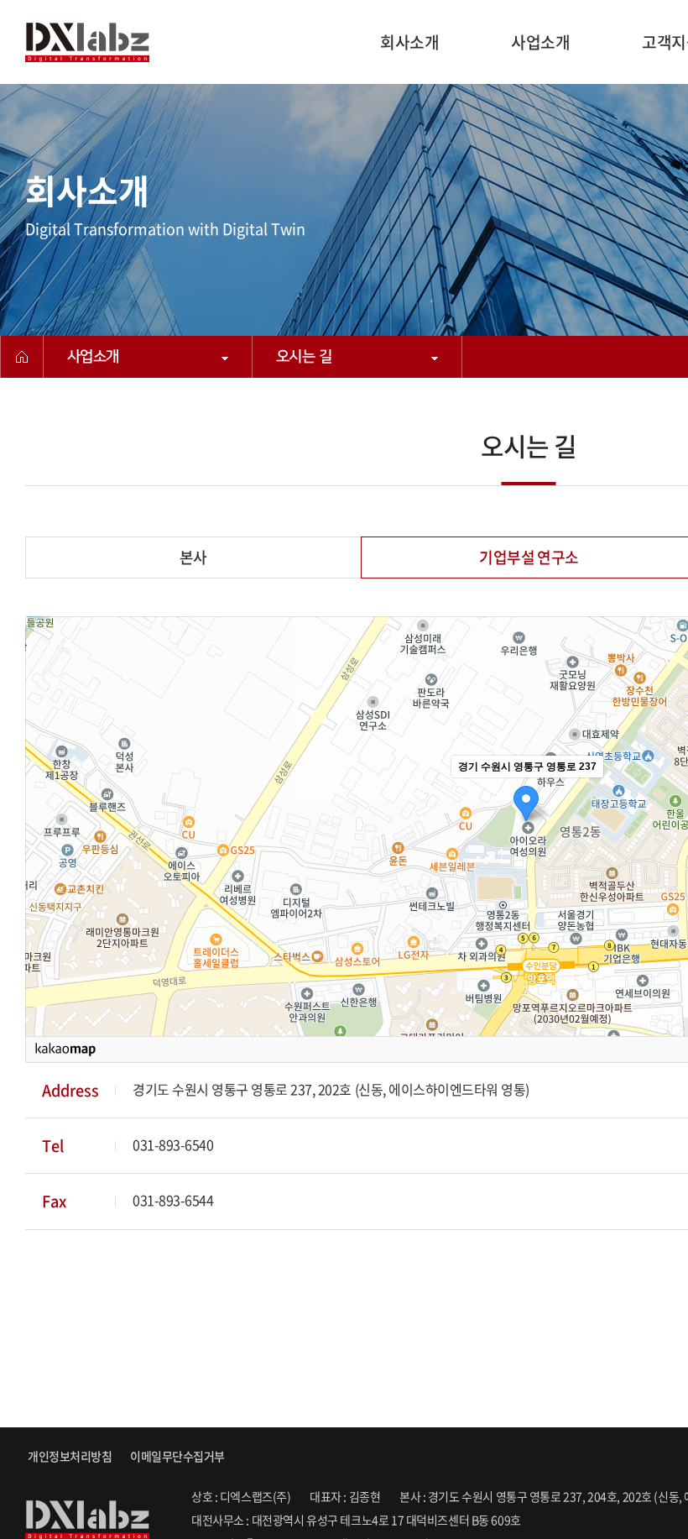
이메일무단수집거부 (177, 1455)
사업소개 (540, 42)
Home (22, 357)
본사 (193, 557)
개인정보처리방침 (70, 1455)
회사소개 (409, 42)
